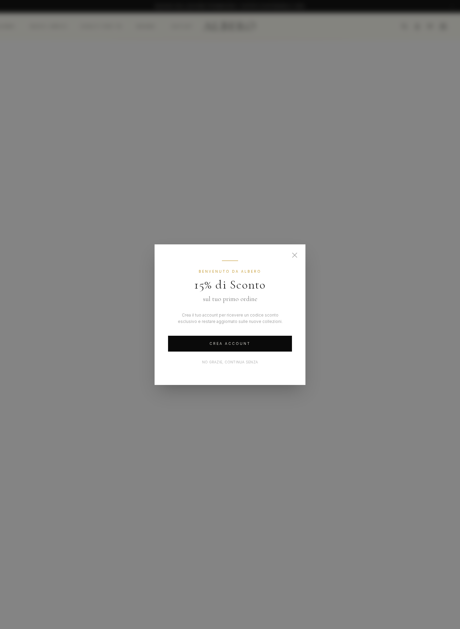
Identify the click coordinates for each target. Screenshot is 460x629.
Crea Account (230, 343)
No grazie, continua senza (230, 362)
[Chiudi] (294, 255)
